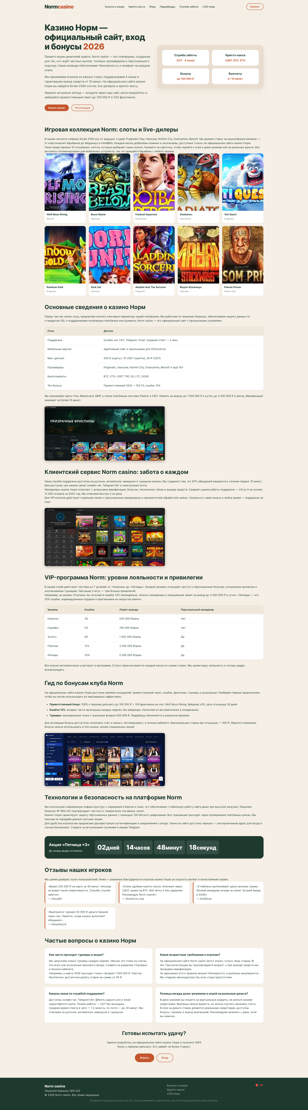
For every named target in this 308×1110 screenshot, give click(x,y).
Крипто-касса (136, 6)
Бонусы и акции (114, 6)
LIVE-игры (209, 6)
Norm (59, 7)
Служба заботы (189, 6)
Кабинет (255, 6)
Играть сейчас (56, 107)
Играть (144, 1057)
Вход (165, 1057)
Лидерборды (167, 6)
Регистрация (82, 107)
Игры (152, 6)
